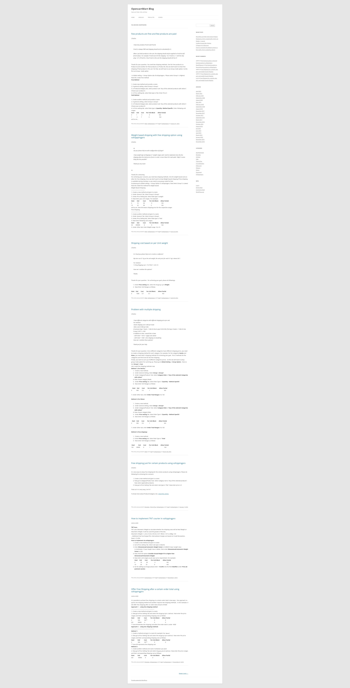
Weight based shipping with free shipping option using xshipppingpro (156, 136)
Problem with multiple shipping (146, 309)
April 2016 (198, 133)
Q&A (146, 123)
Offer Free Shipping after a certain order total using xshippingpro (155, 590)
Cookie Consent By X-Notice (203, 43)
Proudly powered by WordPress (139, 680)
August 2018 (199, 109)
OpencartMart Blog (142, 8)
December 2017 (200, 111)
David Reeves (199, 65)
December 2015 (200, 139)
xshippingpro (165, 123)
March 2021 (199, 93)
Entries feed (199, 187)
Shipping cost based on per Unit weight (149, 243)
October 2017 (199, 115)
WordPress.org (200, 192)
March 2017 (199, 120)
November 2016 (200, 122)
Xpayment (199, 172)
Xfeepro (198, 168)
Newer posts (183, 673)
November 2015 (200, 142)
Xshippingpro (151, 123)
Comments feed (200, 190)
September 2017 (200, 117)
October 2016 (199, 124)
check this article (163, 494)
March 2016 (199, 135)
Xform (197, 170)
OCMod (160, 17)
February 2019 (200, 104)
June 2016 (198, 131)
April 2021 (198, 91)
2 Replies (133, 38)
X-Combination (200, 163)
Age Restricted (200, 152)
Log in (197, 185)
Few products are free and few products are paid (153, 33)
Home (133, 17)
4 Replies (133, 142)
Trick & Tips (151, 17)
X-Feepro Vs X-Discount (202, 45)
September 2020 (200, 98)
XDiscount (199, 166)
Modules (141, 17)
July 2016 (198, 128)
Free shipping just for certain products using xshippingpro (158, 463)
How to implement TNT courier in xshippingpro (153, 518)
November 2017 (200, 113)
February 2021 (200, 96)
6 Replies (133, 467)
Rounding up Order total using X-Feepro (207, 36)
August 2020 (199, 100)
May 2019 (198, 102)
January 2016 (199, 137)
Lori (197, 78)
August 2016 (199, 126)
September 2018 (200, 106)
